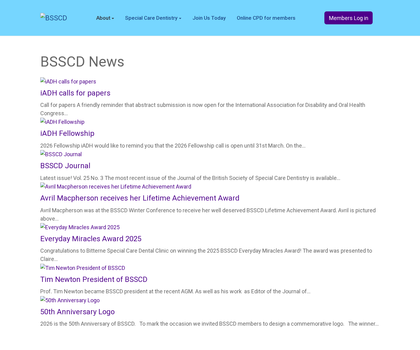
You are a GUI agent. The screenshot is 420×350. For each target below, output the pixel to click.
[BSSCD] (53, 18)
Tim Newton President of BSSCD (94, 279)
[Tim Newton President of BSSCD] (82, 267)
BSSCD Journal (65, 165)
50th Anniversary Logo (77, 311)
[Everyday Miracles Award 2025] (80, 227)
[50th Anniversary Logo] (70, 299)
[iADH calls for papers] (68, 81)
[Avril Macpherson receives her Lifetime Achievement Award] (115, 186)
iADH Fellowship (67, 133)
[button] (105, 18)
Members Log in (348, 18)
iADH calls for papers (75, 93)
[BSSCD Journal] (61, 154)
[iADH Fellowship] (62, 121)
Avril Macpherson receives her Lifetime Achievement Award (140, 198)
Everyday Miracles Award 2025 (90, 238)
